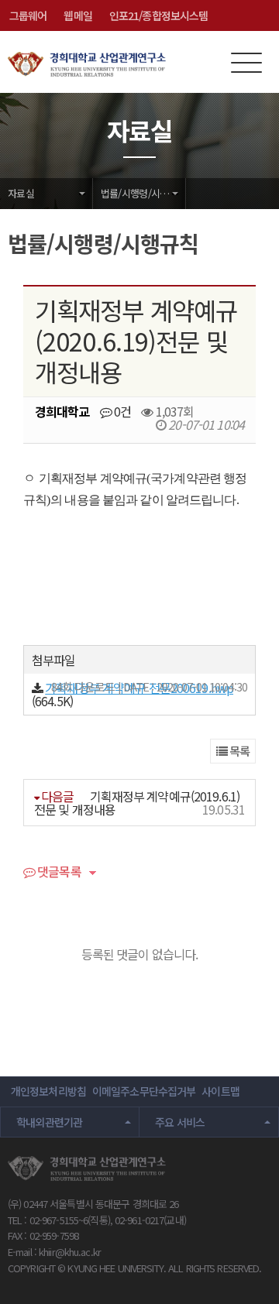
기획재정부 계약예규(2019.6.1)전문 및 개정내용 (136, 802)
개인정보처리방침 (48, 1091)
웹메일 (77, 15)
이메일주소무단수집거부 (143, 1091)
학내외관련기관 (49, 1122)
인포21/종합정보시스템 (158, 15)
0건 (121, 411)
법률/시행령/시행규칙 (143, 193)
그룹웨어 (27, 15)
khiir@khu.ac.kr (70, 1251)
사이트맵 (220, 1091)
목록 (238, 751)
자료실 (21, 193)
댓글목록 (58, 872)
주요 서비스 (180, 1122)
